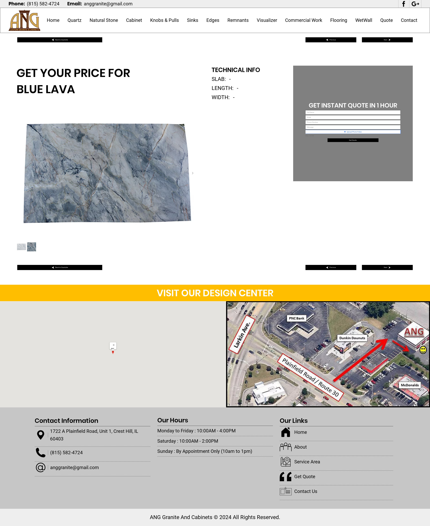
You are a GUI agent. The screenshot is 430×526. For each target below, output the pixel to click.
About (300, 447)
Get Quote (304, 476)
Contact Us (305, 491)
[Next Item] (193, 173)
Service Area (307, 462)
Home (300, 432)
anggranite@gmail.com (108, 3)
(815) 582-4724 (43, 3)
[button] (104, 20)
